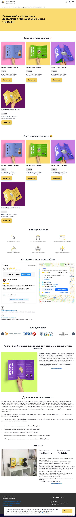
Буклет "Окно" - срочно (58, 67)
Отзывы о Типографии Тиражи (19, 302)
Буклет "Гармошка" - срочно (10, 109)
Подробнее (45, 513)
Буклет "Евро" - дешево (33, 165)
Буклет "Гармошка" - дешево (10, 207)
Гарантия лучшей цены (8, 317)
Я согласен (67, 511)
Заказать (6, 80)
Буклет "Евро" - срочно (33, 67)
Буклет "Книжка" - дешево (9, 165)
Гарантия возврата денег (9, 310)
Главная (3, 7)
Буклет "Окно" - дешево (58, 165)
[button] (69, 2)
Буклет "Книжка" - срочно (9, 67)
